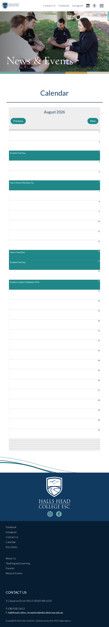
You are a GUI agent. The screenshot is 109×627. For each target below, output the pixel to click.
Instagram (11, 532)
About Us (11, 558)
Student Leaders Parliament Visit (24, 282)
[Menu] (102, 5)
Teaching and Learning (18, 563)
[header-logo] (11, 6)
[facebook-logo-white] (59, 514)
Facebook (11, 527)
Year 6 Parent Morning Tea (22, 183)
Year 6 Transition (17, 252)
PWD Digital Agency (62, 620)
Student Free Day (18, 153)
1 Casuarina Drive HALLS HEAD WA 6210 (29, 600)
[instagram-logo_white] (50, 514)
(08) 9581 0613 (16, 608)
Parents (10, 568)
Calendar (11, 542)
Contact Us (12, 537)
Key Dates (11, 547)
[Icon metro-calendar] (88, 6)
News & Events (14, 573)
